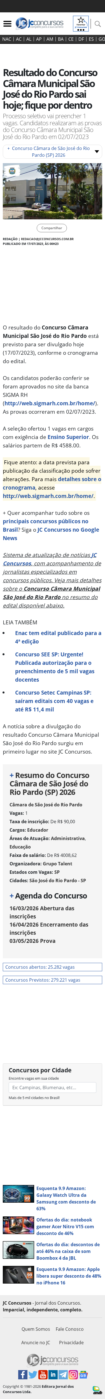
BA (61, 39)
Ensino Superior (68, 437)
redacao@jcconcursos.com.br (47, 239)
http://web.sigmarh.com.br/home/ (49, 403)
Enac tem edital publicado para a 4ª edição (58, 637)
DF (81, 39)
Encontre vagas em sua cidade (34, 1078)
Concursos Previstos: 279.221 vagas (42, 980)
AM (49, 39)
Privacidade (71, 1342)
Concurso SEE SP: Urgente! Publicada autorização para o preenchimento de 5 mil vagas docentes (54, 666)
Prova (32, 941)
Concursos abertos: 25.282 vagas (40, 967)
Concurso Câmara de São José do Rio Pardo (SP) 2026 (48, 151)
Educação (20, 847)
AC (19, 39)
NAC (6, 39)
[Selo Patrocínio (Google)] (81, 23)
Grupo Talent (57, 864)
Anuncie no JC (35, 1342)
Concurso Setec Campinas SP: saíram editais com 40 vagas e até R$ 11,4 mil (54, 701)
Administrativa (68, 838)
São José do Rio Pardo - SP (57, 880)
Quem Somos (36, 1329)
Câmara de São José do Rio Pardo (46, 805)
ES (91, 39)
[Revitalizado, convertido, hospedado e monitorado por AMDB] (97, 1390)
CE (71, 39)
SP (57, 872)
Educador (37, 830)
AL (28, 39)
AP (39, 39)
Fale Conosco (70, 1329)
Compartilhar (51, 228)
